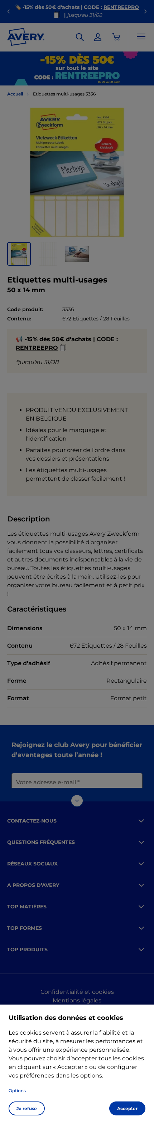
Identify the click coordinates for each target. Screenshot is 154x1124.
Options (17, 1090)
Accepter (127, 1108)
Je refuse (26, 1108)
